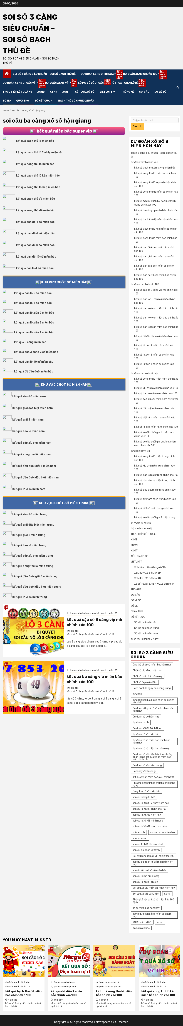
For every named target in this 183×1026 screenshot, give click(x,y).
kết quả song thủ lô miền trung (32, 566)
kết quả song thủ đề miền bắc (35, 210)
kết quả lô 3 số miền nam (28, 489)
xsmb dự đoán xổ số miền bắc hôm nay (152, 915)
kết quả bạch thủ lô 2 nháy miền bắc (39, 152)
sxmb (167, 893)
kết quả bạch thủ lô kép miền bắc (38, 175)
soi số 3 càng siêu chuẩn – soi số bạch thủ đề (44, 74)
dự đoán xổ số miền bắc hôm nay (151, 748)
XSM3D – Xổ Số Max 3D (147, 572)
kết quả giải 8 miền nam (28, 419)
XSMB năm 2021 (142, 922)
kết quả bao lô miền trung (29, 545)
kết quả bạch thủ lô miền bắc (35, 140)
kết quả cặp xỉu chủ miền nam (31, 442)
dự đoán (137, 694)
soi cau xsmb (140, 838)
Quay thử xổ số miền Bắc (146, 791)
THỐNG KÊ (127, 91)
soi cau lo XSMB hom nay (147, 814)
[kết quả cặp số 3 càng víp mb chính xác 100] (33, 630)
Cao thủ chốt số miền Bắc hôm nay (152, 664)
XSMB (41, 91)
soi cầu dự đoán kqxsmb (146, 850)
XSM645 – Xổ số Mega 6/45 (150, 567)
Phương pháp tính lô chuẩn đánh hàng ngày (154, 784)
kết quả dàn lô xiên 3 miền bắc (34, 322)
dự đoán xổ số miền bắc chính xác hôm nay (151, 741)
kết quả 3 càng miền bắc (30, 342)
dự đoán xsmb (141, 722)
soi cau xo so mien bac (162, 832)
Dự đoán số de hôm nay (146, 716)
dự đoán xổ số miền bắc (146, 734)
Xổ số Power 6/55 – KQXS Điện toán (154, 583)
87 (51, 949)
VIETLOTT (106, 91)
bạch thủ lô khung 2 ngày (76, 100)
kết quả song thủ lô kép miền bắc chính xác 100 (158, 993)
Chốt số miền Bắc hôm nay (147, 676)
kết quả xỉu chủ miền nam (29, 396)
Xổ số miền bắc (141, 928)
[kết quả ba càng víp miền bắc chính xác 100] (33, 687)
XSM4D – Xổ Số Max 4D (147, 578)
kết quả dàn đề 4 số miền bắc (35, 222)
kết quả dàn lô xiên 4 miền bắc (34, 332)
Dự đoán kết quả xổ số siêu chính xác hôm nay (153, 709)
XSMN (53, 91)
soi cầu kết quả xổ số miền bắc (149, 870)
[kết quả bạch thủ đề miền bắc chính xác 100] (23, 961)
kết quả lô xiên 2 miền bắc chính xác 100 (66, 993)
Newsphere (103, 1022)
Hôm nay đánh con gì (144, 771)
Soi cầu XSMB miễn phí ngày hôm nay (154, 887)
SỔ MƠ (7, 100)
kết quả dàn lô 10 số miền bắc (33, 361)
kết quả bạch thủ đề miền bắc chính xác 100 (23, 993)
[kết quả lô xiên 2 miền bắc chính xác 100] (69, 961)
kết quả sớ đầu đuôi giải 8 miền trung (154, 517)
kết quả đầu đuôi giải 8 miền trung (35, 576)
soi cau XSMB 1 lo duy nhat (148, 844)
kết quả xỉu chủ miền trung (29, 514)
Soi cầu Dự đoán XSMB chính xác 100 (153, 855)
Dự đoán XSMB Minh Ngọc (147, 728)
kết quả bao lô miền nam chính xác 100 (155, 393)
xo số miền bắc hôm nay (146, 907)
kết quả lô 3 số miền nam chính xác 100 (156, 426)
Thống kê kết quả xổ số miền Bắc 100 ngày (153, 900)
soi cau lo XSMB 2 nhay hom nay (151, 803)
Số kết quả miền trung (146, 627)
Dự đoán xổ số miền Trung (147, 765)
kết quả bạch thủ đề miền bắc (35, 198)
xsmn (160, 922)
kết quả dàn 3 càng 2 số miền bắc (36, 352)
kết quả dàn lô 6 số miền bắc (33, 293)
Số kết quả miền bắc (145, 622)
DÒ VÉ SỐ (160, 91)
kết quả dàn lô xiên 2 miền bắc (34, 312)
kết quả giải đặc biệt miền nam (32, 408)
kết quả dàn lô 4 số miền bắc (35, 268)
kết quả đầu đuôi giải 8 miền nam (34, 466)
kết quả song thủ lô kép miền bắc (38, 187)
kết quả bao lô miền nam (28, 431)
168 (97, 949)
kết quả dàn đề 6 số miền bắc (35, 233)
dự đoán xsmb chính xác (99, 74)
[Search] (177, 87)
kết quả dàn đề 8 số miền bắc (35, 245)
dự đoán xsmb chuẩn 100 (142, 74)
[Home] (7, 74)
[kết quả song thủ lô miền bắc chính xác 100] (114, 961)
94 (142, 949)
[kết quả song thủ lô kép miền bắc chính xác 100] (159, 961)
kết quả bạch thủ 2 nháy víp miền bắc (154, 167)
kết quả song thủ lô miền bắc (35, 164)
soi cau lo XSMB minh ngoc (148, 820)
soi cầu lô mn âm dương (146, 876)
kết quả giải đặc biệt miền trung (33, 524)
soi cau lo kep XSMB (144, 797)
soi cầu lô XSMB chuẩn (145, 881)
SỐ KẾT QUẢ (42, 100)
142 (6, 949)
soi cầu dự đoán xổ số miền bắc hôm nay (153, 863)
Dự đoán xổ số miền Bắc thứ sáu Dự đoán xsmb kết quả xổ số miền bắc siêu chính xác (152, 757)
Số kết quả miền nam (146, 633)
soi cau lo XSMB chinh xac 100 (149, 808)
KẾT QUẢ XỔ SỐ (84, 91)
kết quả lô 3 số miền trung (29, 597)
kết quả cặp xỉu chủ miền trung (32, 555)
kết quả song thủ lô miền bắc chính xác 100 (114, 993)
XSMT (66, 91)
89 (6, 664)
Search (137, 126)
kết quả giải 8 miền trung (28, 535)
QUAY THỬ (22, 100)
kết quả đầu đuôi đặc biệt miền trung (36, 586)
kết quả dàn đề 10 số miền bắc (36, 256)
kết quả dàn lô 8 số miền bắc (33, 303)
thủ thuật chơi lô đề (124, 82)
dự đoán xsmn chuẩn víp (21, 82)
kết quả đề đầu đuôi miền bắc (33, 371)
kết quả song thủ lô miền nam (31, 454)
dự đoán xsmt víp (59, 82)
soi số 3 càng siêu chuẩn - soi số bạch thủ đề (91, 634)
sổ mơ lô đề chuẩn (91, 82)
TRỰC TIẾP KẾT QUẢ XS (17, 91)
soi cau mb (139, 832)
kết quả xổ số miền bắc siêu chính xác (153, 777)
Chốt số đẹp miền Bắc (145, 682)
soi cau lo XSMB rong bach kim (150, 826)
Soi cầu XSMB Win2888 (146, 893)
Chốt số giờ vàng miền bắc (147, 670)
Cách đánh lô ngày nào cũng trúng (152, 688)
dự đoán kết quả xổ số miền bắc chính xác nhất (153, 701)
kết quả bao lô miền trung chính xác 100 (156, 474)
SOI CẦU (144, 91)
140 (6, 607)
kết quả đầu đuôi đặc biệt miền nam (36, 477)
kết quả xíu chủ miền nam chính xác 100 (156, 388)
